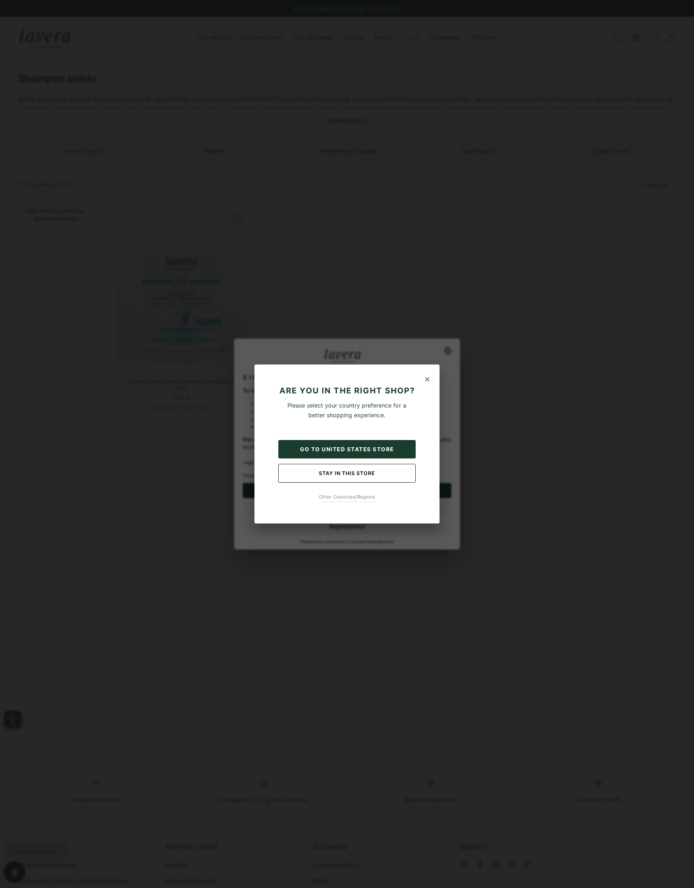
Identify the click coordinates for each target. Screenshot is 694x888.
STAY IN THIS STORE (347, 473)
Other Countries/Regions (347, 497)
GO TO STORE (347, 449)
